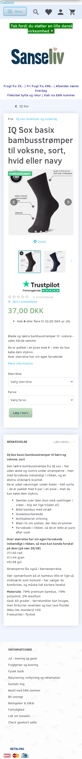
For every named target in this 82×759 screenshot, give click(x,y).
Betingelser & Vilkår (21, 703)
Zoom (42, 241)
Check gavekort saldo (22, 722)
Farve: (12, 392)
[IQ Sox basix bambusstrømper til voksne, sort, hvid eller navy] (41, 202)
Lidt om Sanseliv (19, 716)
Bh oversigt (15, 697)
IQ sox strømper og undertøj (36, 119)
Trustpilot (7, 2)
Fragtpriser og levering (23, 665)
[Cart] (72, 12)
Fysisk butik (16, 671)
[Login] (60, 12)
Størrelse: (15, 373)
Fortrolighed (16, 709)
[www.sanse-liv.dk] (37, 56)
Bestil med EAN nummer (24, 690)
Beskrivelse (17, 441)
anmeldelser (43, 297)
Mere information (20, 363)
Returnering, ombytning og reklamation (34, 677)
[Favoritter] (48, 12)
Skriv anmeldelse (24, 301)
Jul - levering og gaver (22, 658)
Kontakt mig (16, 684)
